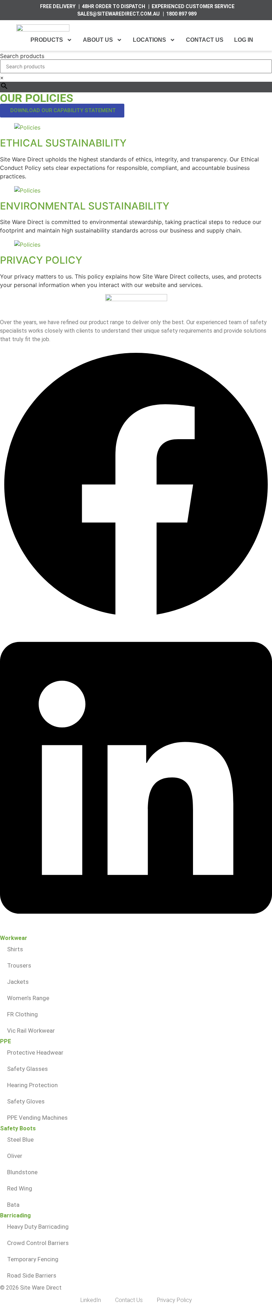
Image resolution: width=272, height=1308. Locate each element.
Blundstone (22, 1172)
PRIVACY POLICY (41, 260)
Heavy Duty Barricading (38, 1226)
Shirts (15, 949)
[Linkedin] (136, 931)
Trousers (19, 965)
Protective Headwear (35, 1052)
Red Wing (19, 1188)
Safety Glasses (27, 1068)
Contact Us (204, 40)
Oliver (14, 1155)
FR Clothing (22, 1014)
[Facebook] (136, 618)
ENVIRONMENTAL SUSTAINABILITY (84, 206)
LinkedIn (90, 1300)
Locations (149, 40)
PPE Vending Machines (37, 1117)
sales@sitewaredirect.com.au (118, 14)
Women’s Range (28, 998)
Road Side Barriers (31, 1275)
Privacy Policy (174, 1300)
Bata (13, 1204)
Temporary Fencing (32, 1259)
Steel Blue (20, 1139)
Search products (22, 56)
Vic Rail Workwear (31, 1030)
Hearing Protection (32, 1085)
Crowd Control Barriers (38, 1242)
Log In (243, 40)
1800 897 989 (181, 14)
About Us (98, 40)
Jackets (18, 981)
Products (46, 40)
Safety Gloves (26, 1101)
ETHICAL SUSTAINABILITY (63, 143)
